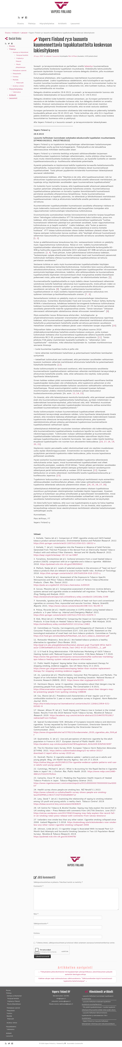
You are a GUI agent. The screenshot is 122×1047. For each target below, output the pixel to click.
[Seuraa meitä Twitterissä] (23, 17)
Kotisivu (37, 933)
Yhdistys (32, 23)
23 (58, 475)
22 (95, 470)
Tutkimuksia (17, 92)
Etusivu (20, 23)
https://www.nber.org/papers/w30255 (85, 680)
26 (96, 484)
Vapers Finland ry (50, 1043)
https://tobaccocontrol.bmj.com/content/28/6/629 (57, 804)
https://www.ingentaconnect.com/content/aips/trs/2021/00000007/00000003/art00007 (75, 784)
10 (114, 325)
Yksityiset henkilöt (22, 55)
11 (99, 337)
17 (105, 441)
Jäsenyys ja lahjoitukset (20, 52)
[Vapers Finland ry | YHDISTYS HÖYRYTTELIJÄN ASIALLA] (61, 7)
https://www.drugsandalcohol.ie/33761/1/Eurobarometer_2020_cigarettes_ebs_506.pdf (75, 733)
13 (74, 393)
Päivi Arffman (72, 56)
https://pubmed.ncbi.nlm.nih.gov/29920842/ (61, 564)
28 (104, 484)
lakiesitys (88, 66)
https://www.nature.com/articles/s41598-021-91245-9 (76, 605)
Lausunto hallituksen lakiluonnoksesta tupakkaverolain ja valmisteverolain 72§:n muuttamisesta (94, 1015)
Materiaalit (19, 83)
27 (100, 484)
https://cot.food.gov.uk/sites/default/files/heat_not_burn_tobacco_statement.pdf (71, 635)
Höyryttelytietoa (47, 23)
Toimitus (15, 77)
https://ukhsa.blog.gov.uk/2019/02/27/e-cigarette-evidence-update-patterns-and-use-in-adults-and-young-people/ (75, 763)
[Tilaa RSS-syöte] (19, 17)
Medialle (15, 80)
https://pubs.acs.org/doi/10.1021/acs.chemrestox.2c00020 (62, 585)
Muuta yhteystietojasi (14, 1004)
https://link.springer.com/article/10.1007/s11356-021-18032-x (64, 543)
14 (77, 393)
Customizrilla (79, 1043)
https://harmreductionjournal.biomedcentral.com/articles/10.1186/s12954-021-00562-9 (72, 704)
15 (81, 393)
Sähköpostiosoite (41, 923)
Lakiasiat (24, 33)
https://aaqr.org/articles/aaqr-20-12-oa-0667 (56, 555)
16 (101, 441)
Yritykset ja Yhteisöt (13, 1001)
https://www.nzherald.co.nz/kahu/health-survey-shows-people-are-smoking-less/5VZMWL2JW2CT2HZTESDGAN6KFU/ (70, 793)
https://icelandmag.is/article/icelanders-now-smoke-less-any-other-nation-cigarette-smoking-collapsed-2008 (75, 823)
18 (109, 441)
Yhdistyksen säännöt (19, 70)
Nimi (36, 914)
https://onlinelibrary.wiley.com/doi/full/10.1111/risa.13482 (62, 624)
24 (89, 484)
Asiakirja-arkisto (18, 86)
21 (38, 444)
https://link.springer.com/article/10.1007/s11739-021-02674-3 (65, 615)
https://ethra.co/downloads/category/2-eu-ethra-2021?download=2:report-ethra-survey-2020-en (68, 751)
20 (35, 444)
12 (59, 364)
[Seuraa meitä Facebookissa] (27, 17)
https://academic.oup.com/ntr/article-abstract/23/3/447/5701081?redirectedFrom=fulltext (74, 716)
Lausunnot (75, 23)
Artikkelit (62, 23)
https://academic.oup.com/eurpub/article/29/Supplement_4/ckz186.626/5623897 (72, 744)
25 (93, 484)
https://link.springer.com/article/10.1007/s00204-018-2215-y (70, 573)
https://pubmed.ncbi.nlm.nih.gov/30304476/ (55, 836)
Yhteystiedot (17, 74)
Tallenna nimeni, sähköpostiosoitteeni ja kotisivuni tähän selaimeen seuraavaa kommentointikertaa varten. (75, 943)
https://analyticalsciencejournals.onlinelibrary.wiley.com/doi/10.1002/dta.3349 (71, 596)
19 (113, 441)
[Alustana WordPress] (65, 1043)
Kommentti (38, 886)
